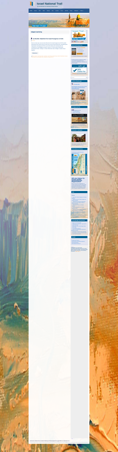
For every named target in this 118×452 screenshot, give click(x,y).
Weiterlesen (34, 53)
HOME (31, 10)
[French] (73, 41)
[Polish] (80, 41)
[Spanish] (81, 41)
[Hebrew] (77, 41)
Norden (35, 10)
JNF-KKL (66, 10)
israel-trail (33, 40)
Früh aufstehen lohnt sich (76, 228)
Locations (57, 10)
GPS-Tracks (74, 227)
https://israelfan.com (76, 217)
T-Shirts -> (82, 10)
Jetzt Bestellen (79, 53)
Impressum (32, 440)
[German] (74, 41)
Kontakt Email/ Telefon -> (76, 240)
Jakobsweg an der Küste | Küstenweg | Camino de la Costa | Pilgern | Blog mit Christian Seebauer (78, 202)
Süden (44, 10)
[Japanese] (79, 41)
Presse (62, 10)
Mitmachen (76, 10)
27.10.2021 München (76, 111)
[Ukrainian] (83, 41)
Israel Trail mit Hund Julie (76, 233)
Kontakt (42, 440)
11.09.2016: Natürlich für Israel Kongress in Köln (48, 38)
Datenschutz (37, 440)
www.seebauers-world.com (76, 243)
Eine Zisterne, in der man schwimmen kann (79, 232)
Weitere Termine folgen (76, 112)
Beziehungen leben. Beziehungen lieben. (79, 226)
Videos (71, 10)
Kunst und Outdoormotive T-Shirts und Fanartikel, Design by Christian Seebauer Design (78, 212)
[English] (72, 41)
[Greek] (75, 41)
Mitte (40, 10)
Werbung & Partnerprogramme (50, 440)
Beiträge (48, 10)
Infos (52, 10)
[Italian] (78, 41)
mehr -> (84, 53)
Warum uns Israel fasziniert (76, 222)
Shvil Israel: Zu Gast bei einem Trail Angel (79, 231)
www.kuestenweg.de (75, 242)
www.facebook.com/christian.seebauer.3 (78, 241)
